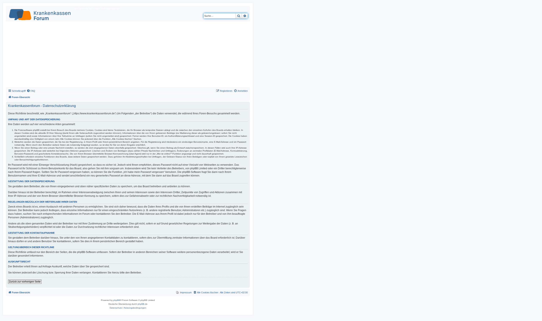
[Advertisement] (128, 55)
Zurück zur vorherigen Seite (25, 281)
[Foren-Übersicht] (40, 13)
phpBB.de (143, 304)
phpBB (116, 300)
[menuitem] (31, 90)
